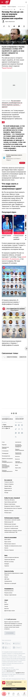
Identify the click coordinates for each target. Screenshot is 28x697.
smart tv (6, 647)
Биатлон (6, 608)
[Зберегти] (24, 26)
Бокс (5, 602)
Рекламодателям (6, 456)
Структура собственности (18, 462)
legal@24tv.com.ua (20, 672)
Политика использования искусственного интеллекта (5, 466)
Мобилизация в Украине (11, 518)
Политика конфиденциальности (7, 462)
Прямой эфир (7, 486)
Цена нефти (7, 539)
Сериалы (6, 566)
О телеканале (5, 450)
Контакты (17, 456)
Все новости (8, 480)
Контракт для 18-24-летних (11, 526)
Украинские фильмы (9, 559)
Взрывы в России (8, 510)
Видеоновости (8, 488)
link (15, 425)
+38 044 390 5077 (19, 419)
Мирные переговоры (9, 504)
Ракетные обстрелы (9, 500)
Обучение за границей (10, 583)
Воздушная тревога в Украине (12, 506)
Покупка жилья (8, 593)
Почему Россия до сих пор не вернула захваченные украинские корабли (22, 6)
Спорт (6, 600)
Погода (6, 492)
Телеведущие (5, 453)
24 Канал (4, 6)
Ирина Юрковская (10, 21)
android (6, 643)
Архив (16, 465)
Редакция (4, 444)
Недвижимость (8, 588)
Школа (6, 577)
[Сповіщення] (26, 2)
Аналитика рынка (8, 590)
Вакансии (17, 459)
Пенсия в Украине (9, 550)
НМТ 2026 (6, 579)
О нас (3, 442)
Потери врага (7, 512)
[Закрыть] (25, 682)
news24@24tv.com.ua (7, 419)
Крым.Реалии (7, 68)
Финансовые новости (9, 543)
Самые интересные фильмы (11, 557)
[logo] (7, 2)
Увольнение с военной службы (12, 520)
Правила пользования (7, 458)
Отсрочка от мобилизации (11, 528)
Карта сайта (18, 467)
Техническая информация (18, 453)
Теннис (6, 606)
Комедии (6, 563)
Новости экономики (10, 537)
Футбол (6, 604)
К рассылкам (9, 633)
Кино (5, 555)
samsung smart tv (17, 647)
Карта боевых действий (10, 502)
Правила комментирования (19, 450)
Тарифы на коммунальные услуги (13, 546)
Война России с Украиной (12, 498)
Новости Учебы (9, 571)
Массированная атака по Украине (13, 508)
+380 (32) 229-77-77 (10, 671)
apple (17, 643)
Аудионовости (8, 490)
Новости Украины (12, 6)
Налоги (6, 548)
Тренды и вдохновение (10, 595)
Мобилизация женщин (10, 524)
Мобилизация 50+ (8, 522)
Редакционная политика (5, 448)
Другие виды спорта (9, 610)
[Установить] (14, 685)
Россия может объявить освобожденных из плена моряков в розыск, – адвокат (12, 104)
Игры (16, 470)
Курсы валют (7, 541)
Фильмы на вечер (9, 561)
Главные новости (8, 482)
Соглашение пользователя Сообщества (18, 445)
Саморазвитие (8, 581)
